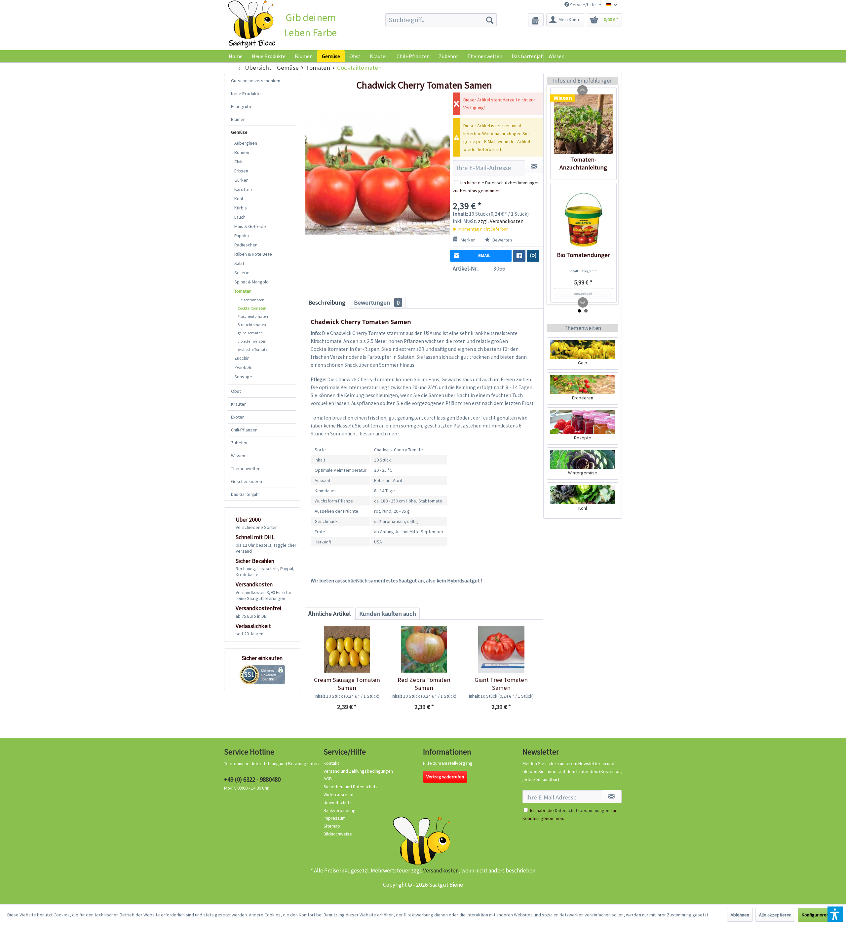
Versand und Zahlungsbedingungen (358, 771)
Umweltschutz (338, 802)
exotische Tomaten (254, 349)
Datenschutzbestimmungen (512, 183)
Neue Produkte (246, 93)
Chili (238, 162)
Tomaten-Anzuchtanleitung (583, 163)
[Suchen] (490, 19)
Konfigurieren (815, 915)
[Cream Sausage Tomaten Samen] (347, 649)
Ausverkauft (583, 293)
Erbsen (241, 171)
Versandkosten (441, 870)
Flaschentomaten (253, 316)
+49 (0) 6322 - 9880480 (252, 779)
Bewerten (501, 240)
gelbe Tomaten (250, 332)
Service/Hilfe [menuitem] (583, 5)
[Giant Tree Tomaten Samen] (501, 649)
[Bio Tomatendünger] (583, 219)
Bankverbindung (340, 810)
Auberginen (245, 143)
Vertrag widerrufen (445, 777)
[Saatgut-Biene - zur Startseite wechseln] (251, 24)
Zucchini (242, 358)
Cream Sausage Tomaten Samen (347, 683)
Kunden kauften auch (387, 613)
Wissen (556, 56)
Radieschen (245, 245)
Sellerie (242, 273)
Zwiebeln (243, 367)
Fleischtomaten (251, 299)
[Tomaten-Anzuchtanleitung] (583, 124)
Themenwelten (245, 468)
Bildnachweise (338, 834)
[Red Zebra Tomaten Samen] (424, 649)
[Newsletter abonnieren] (612, 796)
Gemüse (239, 132)
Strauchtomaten (252, 324)
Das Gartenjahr (245, 494)
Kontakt (331, 763)
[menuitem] (441, 19)
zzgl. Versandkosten (500, 221)
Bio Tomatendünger (583, 255)
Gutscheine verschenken (255, 81)
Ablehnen (740, 915)
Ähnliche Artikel (329, 613)
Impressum (335, 818)
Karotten (243, 189)
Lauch (240, 217)
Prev (582, 90)
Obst (236, 391)
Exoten (238, 417)
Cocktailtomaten (252, 308)
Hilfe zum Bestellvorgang (448, 763)
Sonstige (243, 377)
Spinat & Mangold (251, 282)
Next (583, 302)
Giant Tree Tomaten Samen (501, 683)
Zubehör (239, 443)
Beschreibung (326, 302)
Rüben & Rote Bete (253, 254)
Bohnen (241, 152)
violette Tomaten (252, 341)
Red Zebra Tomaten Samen (424, 683)
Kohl (238, 199)
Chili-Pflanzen (244, 430)
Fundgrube (241, 106)
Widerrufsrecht (339, 794)
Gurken (241, 180)
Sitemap (332, 826)
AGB (328, 779)
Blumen (238, 119)
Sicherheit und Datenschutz (351, 787)
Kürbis (240, 208)
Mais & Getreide (250, 226)
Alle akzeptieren (775, 915)
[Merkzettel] (536, 19)
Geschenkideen (246, 481)
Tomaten (242, 291)
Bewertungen (377, 302)
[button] (835, 914)
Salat (239, 263)
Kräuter (238, 404)
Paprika (241, 236)
